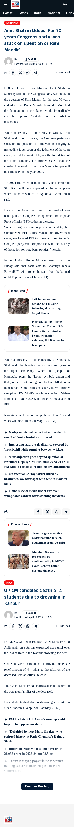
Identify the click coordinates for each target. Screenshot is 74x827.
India (9, 582)
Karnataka (12, 23)
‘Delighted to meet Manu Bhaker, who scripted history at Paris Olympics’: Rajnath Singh (34, 736)
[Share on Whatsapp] (27, 72)
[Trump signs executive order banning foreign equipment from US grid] (18, 538)
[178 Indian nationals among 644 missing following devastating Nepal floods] (18, 306)
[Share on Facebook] (12, 72)
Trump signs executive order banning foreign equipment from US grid (48, 538)
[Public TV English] (15, 4)
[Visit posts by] (8, 61)
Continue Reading (37, 786)
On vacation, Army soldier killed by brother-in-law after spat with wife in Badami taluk (35, 479)
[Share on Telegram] (35, 72)
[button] (7, 4)
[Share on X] (20, 72)
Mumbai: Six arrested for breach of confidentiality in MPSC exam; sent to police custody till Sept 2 (48, 561)
